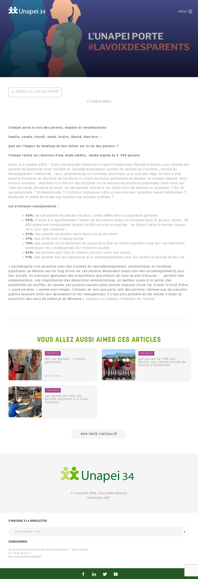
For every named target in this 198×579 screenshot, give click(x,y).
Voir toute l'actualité (99, 434)
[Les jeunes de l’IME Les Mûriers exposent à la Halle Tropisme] (25, 401)
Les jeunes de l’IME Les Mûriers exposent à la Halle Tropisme (66, 399)
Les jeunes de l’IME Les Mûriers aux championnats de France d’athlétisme (162, 362)
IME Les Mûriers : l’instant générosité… (65, 361)
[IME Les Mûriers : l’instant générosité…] (25, 364)
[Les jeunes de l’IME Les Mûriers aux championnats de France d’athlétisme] (118, 364)
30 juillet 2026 (53, 376)
